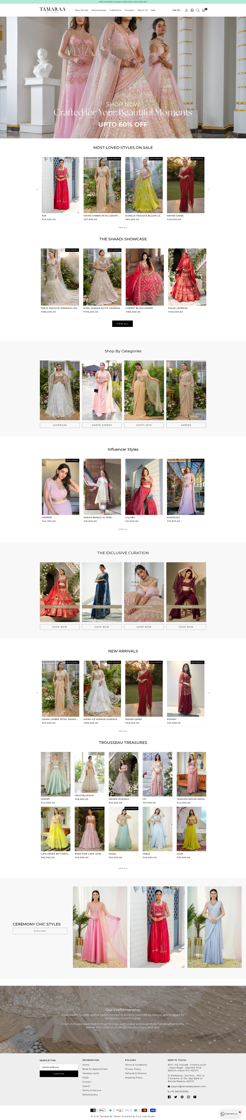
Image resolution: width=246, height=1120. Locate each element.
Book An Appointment (95, 1069)
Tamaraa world (90, 1073)
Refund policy (90, 1094)
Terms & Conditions (136, 1065)
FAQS (85, 1077)
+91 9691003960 (179, 1091)
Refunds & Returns (135, 1073)
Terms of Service (91, 1090)
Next (208, 188)
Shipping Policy (134, 1077)
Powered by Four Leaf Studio (138, 1116)
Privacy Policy (133, 1069)
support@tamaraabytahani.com (188, 1086)
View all (123, 227)
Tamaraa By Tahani (110, 1116)
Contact (86, 1082)
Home (85, 1065)
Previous (37, 188)
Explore (40, 931)
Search (86, 1086)
